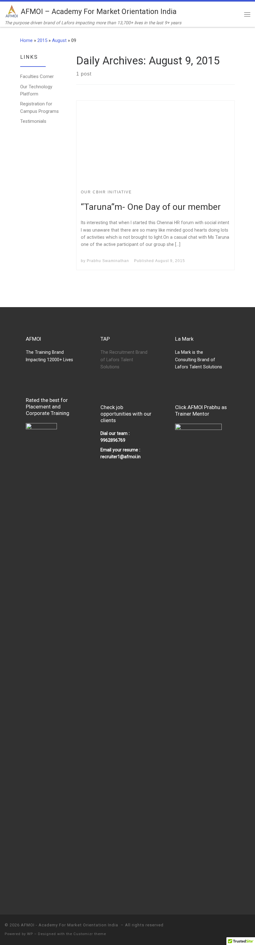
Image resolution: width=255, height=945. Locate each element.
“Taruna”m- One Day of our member (151, 207)
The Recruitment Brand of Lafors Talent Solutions (123, 359)
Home (26, 40)
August (59, 40)
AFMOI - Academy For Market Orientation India (70, 925)
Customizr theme (89, 934)
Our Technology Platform (36, 90)
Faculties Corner (37, 76)
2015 (42, 40)
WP (30, 934)
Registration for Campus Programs (39, 107)
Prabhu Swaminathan (108, 261)
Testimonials (33, 121)
